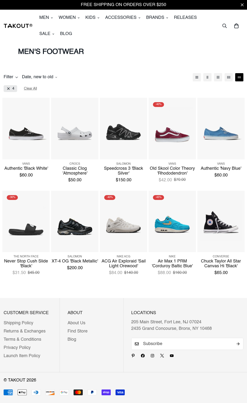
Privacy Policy (17, 348)
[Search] (224, 26)
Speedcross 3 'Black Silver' (123, 171)
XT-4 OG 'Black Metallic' (75, 261)
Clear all (30, 88)
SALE (44, 34)
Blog (66, 34)
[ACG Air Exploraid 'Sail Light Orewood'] (123, 221)
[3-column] (218, 77)
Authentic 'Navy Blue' (221, 168)
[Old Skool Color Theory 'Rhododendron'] (172, 128)
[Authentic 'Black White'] (26, 128)
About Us (76, 323)
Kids (90, 17)
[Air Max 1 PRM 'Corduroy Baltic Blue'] (172, 221)
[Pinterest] (133, 356)
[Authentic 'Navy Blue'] (221, 128)
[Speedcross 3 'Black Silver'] (123, 128)
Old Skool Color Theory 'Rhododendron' (172, 171)
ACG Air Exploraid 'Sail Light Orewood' (124, 263)
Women (67, 17)
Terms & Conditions (22, 339)
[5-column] (239, 77)
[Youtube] (172, 356)
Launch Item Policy (22, 356)
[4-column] (229, 77)
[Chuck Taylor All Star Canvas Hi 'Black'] (221, 221)
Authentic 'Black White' (26, 168)
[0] (236, 25)
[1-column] (197, 77)
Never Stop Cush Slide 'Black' (26, 263)
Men (44, 17)
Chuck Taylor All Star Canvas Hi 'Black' (221, 263)
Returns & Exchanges (25, 331)
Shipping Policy (18, 323)
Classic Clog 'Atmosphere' (74, 171)
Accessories (121, 17)
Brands (155, 17)
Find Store (78, 331)
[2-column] (207, 77)
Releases (185, 17)
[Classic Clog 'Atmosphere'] (74, 128)
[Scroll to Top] (237, 376)
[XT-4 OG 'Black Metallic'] (74, 221)
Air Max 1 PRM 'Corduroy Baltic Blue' (172, 263)
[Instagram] (152, 356)
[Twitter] (162, 356)
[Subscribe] (238, 344)
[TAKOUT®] (18, 26)
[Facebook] (143, 356)
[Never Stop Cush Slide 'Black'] (26, 221)
